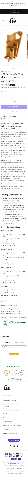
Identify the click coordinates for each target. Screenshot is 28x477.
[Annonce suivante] (25, 11)
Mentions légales (18, 473)
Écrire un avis (14, 354)
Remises (5, 418)
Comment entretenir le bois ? (11, 410)
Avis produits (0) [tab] (7, 342)
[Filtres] (2, 346)
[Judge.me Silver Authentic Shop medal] (7, 373)
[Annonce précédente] (3, 11)
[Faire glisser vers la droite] (17, 68)
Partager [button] (5, 301)
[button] (4, 20)
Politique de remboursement (14, 468)
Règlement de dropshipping (10, 433)
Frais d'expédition (12, 87)
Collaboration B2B (8, 421)
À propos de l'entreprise (9, 400)
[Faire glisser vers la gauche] (10, 68)
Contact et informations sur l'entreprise (11, 405)
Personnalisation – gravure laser (12, 425)
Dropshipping (7, 429)
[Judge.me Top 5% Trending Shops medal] (21, 373)
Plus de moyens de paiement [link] (14, 111)
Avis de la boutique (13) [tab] (20, 342)
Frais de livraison (8, 414)
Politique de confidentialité (16, 465)
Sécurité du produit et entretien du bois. (13, 317)
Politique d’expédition (21, 471)
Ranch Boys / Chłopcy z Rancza (13, 462)
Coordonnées (10, 473)
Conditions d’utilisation (9, 471)
